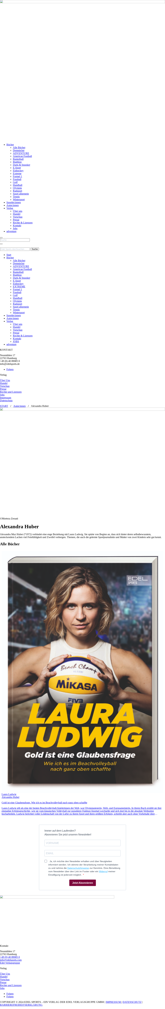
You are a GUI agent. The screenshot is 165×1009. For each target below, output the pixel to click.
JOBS (16, 341)
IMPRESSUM (113, 1002)
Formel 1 (17, 176)
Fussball (17, 179)
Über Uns (5, 380)
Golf (15, 182)
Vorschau (17, 216)
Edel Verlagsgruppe (10, 962)
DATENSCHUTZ (132, 1002)
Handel (16, 214)
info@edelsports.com (11, 960)
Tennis (16, 196)
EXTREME (19, 286)
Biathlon (17, 162)
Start (8, 254)
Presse (16, 219)
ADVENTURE (21, 153)
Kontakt (17, 225)
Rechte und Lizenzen (11, 391)
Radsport (17, 190)
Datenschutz (6, 400)
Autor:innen (12, 205)
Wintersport (19, 199)
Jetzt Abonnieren (82, 883)
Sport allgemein (21, 193)
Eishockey (18, 170)
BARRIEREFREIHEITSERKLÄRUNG (21, 1005)
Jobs (15, 228)
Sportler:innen (13, 202)
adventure (11, 231)
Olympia (17, 188)
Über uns (17, 211)
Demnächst (18, 150)
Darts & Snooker (21, 164)
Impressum (5, 397)
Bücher (10, 144)
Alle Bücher (19, 147)
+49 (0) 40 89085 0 (10, 957)
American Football (22, 156)
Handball (17, 185)
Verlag (9, 208)
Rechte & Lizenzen (23, 222)
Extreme (17, 173)
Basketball (18, 159)
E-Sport (17, 167)
